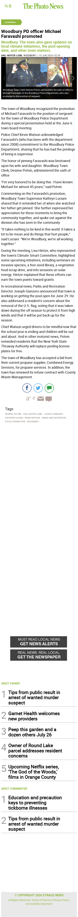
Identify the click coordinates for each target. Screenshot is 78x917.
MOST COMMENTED (14, 788)
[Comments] (49, 388)
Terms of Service (41, 900)
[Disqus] (39, 476)
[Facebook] (27, 388)
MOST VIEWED (10, 683)
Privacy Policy (61, 900)
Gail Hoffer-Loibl (12, 55)
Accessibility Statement (39, 904)
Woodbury (29, 55)
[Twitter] (38, 388)
